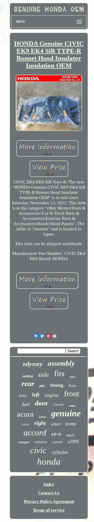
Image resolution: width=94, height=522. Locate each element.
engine (52, 395)
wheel (56, 424)
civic (38, 450)
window (40, 442)
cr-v (56, 434)
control (57, 442)
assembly (61, 363)
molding (27, 376)
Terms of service (49, 510)
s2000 (73, 441)
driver (42, 416)
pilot (42, 386)
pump (71, 424)
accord (35, 432)
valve (25, 424)
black (70, 435)
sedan (72, 405)
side (43, 374)
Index (48, 484)
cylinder (60, 452)
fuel (26, 404)
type (72, 376)
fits (59, 373)
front (71, 393)
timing (56, 385)
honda (49, 462)
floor (72, 385)
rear (28, 384)
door (41, 403)
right (40, 423)
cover (59, 404)
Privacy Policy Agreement (49, 501)
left (35, 395)
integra (24, 442)
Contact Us (49, 492)
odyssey (33, 364)
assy (23, 395)
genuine (66, 413)
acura (25, 414)
